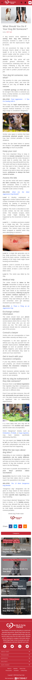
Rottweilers (6, 433)
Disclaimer (16, 670)
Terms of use (22, 668)
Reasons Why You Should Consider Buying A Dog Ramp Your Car (14, 588)
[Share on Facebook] (10, 526)
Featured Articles (8, 540)
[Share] (25, 526)
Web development (9, 678)
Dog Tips (16, 540)
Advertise (15, 668)
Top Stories (16, 542)
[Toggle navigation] (2, 2)
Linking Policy (24, 670)
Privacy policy (9, 670)
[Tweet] (15, 526)
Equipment (6, 560)
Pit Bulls (13, 433)
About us (9, 668)
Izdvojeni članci (7, 542)
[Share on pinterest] (20, 526)
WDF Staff (9, 32)
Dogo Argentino (24, 433)
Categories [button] (16, 533)
